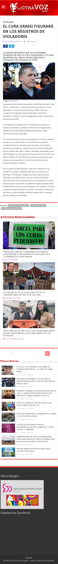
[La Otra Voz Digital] (29, 7)
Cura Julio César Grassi (19, 205)
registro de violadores (12, 208)
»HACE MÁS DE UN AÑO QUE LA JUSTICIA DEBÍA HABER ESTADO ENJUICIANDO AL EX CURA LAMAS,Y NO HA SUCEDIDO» (29, 333)
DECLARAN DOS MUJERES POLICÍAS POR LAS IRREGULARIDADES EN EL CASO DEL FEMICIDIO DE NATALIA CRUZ (35, 381)
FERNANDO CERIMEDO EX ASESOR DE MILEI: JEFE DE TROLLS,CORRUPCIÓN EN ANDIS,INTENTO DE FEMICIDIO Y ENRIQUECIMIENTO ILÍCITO (36, 393)
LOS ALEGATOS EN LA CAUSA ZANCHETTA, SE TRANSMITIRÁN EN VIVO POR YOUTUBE (24, 293)
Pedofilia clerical (38, 205)
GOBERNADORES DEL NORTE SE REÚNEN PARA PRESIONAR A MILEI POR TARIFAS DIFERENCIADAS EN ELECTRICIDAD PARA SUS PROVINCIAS (35, 439)
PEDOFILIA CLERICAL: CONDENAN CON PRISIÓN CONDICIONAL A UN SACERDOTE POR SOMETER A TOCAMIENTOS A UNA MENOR (26, 254)
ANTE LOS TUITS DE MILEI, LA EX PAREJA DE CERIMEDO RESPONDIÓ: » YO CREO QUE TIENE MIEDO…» (34, 369)
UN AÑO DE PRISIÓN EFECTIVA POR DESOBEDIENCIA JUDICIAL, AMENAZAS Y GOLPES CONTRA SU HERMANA (35, 427)
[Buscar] (47, 353)
